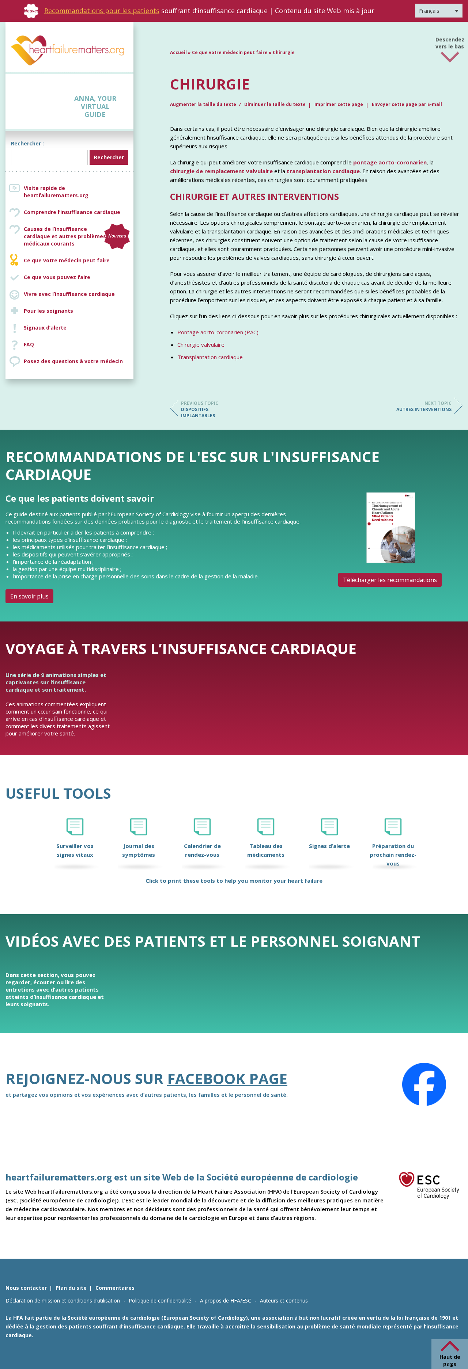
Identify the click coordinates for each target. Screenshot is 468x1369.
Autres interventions (424, 406)
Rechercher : (27, 143)
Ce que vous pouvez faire (57, 277)
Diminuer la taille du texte (275, 104)
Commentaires (115, 1287)
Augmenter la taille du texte (203, 104)
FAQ (29, 344)
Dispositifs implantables (199, 409)
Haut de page (449, 1360)
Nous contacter (26, 1287)
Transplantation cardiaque (210, 357)
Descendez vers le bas (449, 40)
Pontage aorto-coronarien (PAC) (217, 332)
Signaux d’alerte (45, 327)
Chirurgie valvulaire (200, 344)
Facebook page (227, 1078)
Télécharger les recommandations (390, 580)
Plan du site (71, 1287)
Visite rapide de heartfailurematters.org (56, 192)
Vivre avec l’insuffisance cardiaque (69, 293)
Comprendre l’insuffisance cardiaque (72, 212)
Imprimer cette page (338, 104)
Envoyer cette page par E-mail (407, 104)
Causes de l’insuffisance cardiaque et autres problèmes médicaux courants (75, 236)
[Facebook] (424, 1084)
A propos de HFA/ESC (225, 1300)
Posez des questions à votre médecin (73, 361)
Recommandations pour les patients (101, 10)
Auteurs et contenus (284, 1300)
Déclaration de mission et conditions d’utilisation (62, 1300)
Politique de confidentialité (160, 1300)
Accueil (178, 52)
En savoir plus (29, 596)
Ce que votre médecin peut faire (67, 260)
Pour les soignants (48, 310)
